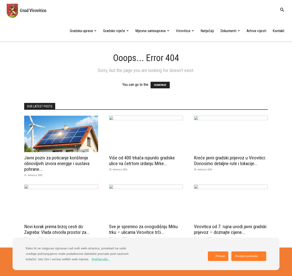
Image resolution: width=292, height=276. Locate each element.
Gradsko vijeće (114, 30)
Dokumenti (228, 30)
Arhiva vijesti (256, 30)
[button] (281, 10)
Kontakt (278, 30)
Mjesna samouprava (150, 30)
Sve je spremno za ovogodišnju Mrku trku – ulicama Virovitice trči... (143, 229)
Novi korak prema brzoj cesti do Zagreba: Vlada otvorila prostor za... (57, 229)
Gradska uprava (81, 30)
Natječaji (207, 30)
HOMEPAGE (160, 85)
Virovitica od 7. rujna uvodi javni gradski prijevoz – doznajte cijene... (230, 229)
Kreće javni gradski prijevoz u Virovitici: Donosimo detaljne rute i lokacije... (230, 160)
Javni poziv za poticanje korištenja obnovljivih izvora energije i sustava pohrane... (56, 163)
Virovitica (183, 30)
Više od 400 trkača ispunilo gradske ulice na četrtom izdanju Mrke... (142, 160)
